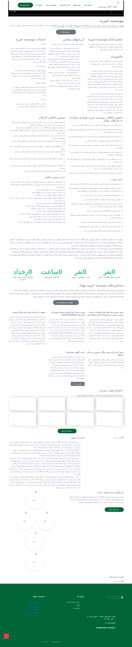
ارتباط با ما (39, 5)
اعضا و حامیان (56, 641)
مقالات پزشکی (34, 615)
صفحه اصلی (87, 5)
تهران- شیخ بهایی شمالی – (106, 616)
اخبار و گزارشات (65, 5)
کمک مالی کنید (24, 5)
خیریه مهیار (77, 5)
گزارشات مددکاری (33, 605)
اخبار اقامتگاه (35, 607)
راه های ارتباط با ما (65, 32)
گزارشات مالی (34, 602)
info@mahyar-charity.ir (105, 628)
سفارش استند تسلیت (32, 613)
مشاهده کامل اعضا (67, 431)
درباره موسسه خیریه (73, 602)
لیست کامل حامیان (114, 509)
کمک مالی (35, 610)
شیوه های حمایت (51, 5)
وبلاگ (78, 605)
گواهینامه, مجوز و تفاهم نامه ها (65, 302)
